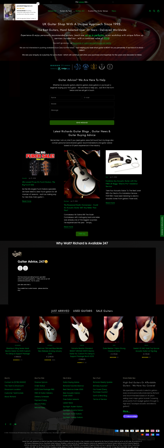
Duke (114, 345)
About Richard (10, 396)
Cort (107, 177)
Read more (26, 201)
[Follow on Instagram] (10, 424)
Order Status (40, 386)
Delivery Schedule (42, 396)
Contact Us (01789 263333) (15, 382)
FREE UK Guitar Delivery (44, 393)
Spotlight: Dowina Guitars (73, 410)
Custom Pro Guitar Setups (98, 11)
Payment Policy (41, 400)
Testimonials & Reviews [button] (162, 226)
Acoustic (24, 178)
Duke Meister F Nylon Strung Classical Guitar (114, 349)
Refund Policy (40, 407)
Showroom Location (13, 389)
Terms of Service (100, 399)
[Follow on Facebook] (5, 424)
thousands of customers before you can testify (92, 43)
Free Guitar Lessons (71, 399)
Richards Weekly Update (102, 382)
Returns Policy (40, 404)
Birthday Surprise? (100, 386)
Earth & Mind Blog (100, 396)
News (114, 11)
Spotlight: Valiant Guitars (73, 417)
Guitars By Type (66, 11)
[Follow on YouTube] (15, 424)
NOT (78, 2)
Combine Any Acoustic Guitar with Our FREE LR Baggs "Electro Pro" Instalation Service (122, 184)
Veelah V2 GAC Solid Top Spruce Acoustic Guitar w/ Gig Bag (146, 349)
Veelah (146, 345)
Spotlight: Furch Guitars (72, 414)
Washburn (18, 345)
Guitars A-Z (80, 11)
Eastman (49, 345)
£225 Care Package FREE (44, 389)
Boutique (66, 201)
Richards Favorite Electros (73, 386)
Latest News (68, 403)
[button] (38, 3)
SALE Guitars (104, 311)
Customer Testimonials (14, 393)
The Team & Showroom (14, 386)
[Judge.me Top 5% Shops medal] (102, 67)
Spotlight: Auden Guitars (72, 406)
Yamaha (82, 345)
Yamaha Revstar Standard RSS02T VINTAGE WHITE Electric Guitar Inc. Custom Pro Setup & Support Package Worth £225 (82, 352)
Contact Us (52, 11)
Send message (82, 123)
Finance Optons (41, 382)
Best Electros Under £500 (73, 389)
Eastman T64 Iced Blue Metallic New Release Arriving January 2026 (49, 351)
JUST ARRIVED (60, 311)
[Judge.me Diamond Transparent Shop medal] (78, 67)
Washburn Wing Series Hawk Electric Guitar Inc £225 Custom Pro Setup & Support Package (17, 351)
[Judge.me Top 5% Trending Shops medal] (110, 67)
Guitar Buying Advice (71, 382)
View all (82, 234)
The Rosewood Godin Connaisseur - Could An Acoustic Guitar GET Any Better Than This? (81, 208)
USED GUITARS (82, 311)
